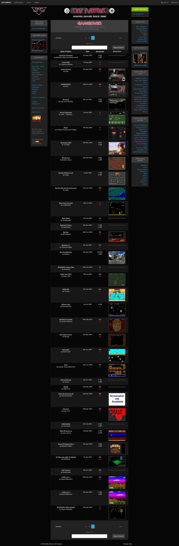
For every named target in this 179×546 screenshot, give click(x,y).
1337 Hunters (65, 470)
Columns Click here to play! (140, 59)
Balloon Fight (66, 304)
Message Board (37, 62)
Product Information (38, 97)
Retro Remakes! (141, 27)
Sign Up (165, 2)
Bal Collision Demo (66, 334)
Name (63, 51)
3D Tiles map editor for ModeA (66, 457)
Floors (145, 175)
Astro (66, 365)
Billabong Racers (141, 78)
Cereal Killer (66, 62)
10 (84, 29)
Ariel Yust (66, 409)
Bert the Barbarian (66, 252)
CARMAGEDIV (66, 84)
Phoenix (144, 95)
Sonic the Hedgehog (140, 125)
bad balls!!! (65, 349)
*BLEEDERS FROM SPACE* (66, 507)
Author (68, 51)
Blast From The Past (66, 203)
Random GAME (142, 41)
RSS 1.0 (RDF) (37, 143)
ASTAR (65, 387)
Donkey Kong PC (141, 127)
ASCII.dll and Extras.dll (65, 394)
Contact (34, 101)
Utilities (34, 91)
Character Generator (66, 55)
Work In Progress (38, 74)
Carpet (144, 184)
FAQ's (34, 93)
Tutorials (35, 89)
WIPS (145, 35)
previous (58, 38)
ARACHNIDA (66, 424)
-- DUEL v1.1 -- (66, 477)
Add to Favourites (38, 108)
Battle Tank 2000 (65, 274)
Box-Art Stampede (66, 112)
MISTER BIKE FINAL (140, 152)
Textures (144, 180)
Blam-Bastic (66, 218)
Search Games (118, 47)
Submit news (36, 112)
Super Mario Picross (140, 89)
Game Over (36, 68)
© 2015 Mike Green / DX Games (51, 544)
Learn (36, 2)
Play (28, 2)
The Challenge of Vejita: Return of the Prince (140, 110)
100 (91, 29)
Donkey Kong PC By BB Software (38, 45)
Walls (145, 173)
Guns (145, 167)
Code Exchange (37, 85)
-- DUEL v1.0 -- (66, 492)
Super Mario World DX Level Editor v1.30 (141, 144)
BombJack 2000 (66, 142)
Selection (144, 165)
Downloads (100, 51)
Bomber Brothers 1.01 (66, 173)
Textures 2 (143, 182)
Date (87, 51)
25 (87, 29)
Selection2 (143, 171)
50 (89, 29)
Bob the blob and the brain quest (66, 188)
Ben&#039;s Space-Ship (66, 267)
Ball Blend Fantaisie (65, 319)
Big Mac (65, 232)
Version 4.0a (128, 544)
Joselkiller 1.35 (142, 150)
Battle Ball (66, 289)
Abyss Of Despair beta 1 (66, 444)
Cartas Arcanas (66, 69)
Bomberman (66, 158)
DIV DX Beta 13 (138, 14)
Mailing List (35, 104)
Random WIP (142, 39)
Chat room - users (38, 66)
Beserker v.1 (66, 245)
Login (175, 2)
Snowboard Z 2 (142, 105)
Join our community (38, 28)
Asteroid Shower (65, 380)
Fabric (145, 178)
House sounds (142, 169)
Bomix (66, 127)
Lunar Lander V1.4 (141, 137)
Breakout (66, 99)
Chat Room (143, 31)
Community (18, 2)
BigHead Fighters (66, 225)
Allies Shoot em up (66, 431)
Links (34, 81)
